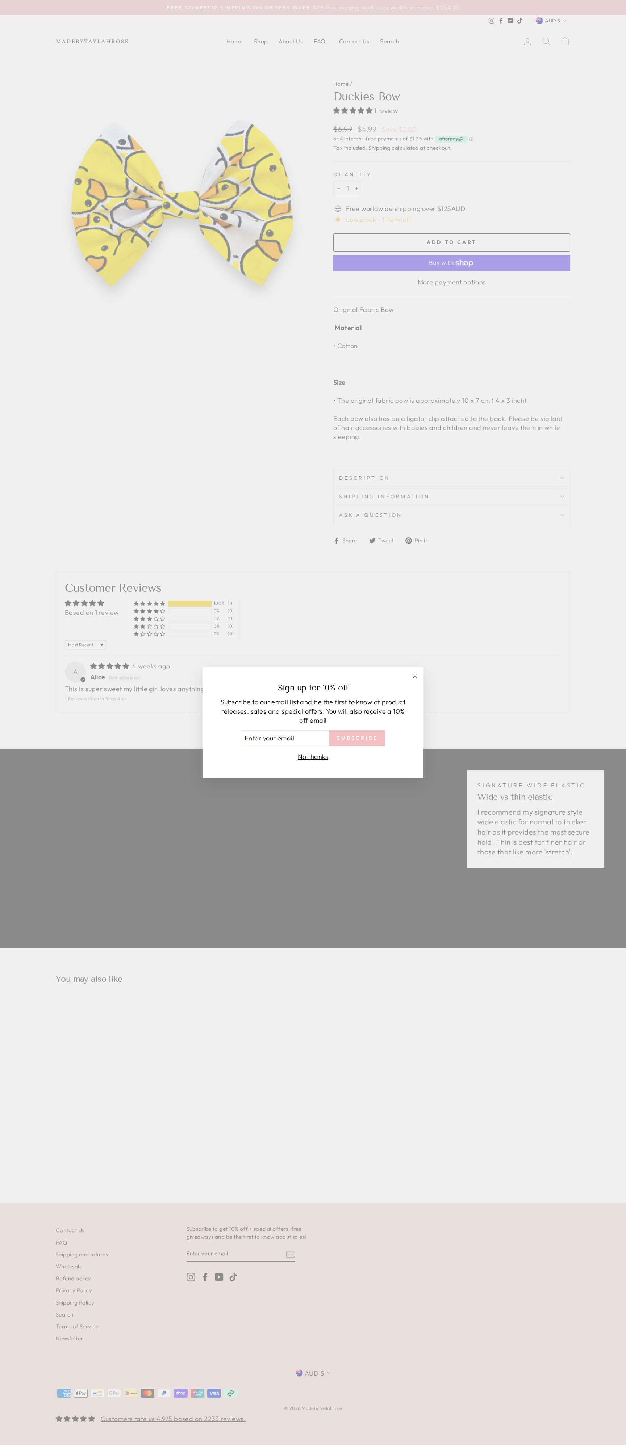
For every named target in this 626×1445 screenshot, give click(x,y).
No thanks (313, 756)
